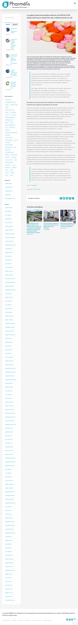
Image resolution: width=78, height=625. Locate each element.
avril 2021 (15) (8, 443)
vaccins (11, 175)
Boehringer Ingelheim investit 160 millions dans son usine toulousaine (67, 225)
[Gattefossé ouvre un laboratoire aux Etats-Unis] (8, 82)
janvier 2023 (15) (9, 364)
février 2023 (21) (9, 361)
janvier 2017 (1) (9, 596)
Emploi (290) (8, 183)
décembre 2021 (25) (10, 413)
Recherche (7, 167)
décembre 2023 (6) (10, 323)
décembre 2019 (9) (10, 491)
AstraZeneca (8, 99)
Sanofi (6, 170)
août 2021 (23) (9, 428)
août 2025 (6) (8, 248)
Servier (7, 172)
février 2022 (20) (9, 405)
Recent (15, 24)
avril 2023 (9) (8, 353)
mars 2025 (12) (9, 267)
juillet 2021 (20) (9, 432)
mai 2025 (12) (8, 260)
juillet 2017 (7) (8, 574)
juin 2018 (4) (8, 544)
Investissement (8, 137)
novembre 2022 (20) (10, 372)
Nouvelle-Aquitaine (9, 152)
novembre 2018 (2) (10, 525)
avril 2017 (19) (8, 585)
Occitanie (7, 157)
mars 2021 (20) (9, 447)
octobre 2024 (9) (9, 286)
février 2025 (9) (9, 271)
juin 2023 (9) (8, 346)
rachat (13, 165)
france (11, 122)
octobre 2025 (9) (9, 241)
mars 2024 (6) (8, 312)
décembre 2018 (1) (10, 521)
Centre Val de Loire (9, 109)
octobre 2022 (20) (9, 376)
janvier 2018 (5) (9, 562)
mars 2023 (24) (9, 357)
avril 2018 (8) (8, 551)
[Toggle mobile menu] (75, 3)
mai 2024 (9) (8, 305)
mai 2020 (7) (8, 473)
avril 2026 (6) (8, 219)
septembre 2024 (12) (10, 290)
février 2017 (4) (9, 592)
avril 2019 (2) (8, 510)
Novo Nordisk (14, 154)
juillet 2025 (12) (9, 252)
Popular (8, 24)
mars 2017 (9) (8, 589)
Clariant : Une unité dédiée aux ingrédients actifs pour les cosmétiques (14, 59)
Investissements (9, 140)
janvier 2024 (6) (9, 319)
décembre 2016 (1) (10, 600)
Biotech (7, 104)
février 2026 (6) (9, 226)
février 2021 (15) (9, 450)
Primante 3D (34, 185)
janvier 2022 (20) (9, 409)
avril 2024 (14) (8, 308)
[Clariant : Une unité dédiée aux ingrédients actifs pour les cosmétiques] (8, 55)
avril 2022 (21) (8, 398)
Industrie (35, 189)
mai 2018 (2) (8, 548)
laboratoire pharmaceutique (9, 143)
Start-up (12, 172)
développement (9, 120)
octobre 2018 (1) (9, 529)
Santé (39, 189)
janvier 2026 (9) (9, 230)
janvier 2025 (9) (9, 275)
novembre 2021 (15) (10, 417)
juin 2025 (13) (8, 256)
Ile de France (12, 127)
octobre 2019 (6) (9, 499)
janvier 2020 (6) (9, 488)
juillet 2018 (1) (8, 540)
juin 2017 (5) (8, 577)
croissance (13, 115)
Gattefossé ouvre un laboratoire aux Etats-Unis (13, 85)
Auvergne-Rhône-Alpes (10, 102)
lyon (15, 147)
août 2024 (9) (8, 293)
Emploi (6, 122)
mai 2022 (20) (8, 394)
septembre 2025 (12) (10, 245)
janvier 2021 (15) (9, 454)
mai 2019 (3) (8, 506)
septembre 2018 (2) (10, 533)
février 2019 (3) (9, 518)
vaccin (6, 175)
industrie (7, 130)
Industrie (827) (8, 187)
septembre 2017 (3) (10, 570)
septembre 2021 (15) (10, 424)
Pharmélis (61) (8, 191)
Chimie (6, 112)
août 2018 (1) (8, 536)
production (7, 165)
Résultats (14, 167)
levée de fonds (8, 147)
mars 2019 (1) (8, 514)
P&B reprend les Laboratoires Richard (14, 30)
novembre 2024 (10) (10, 282)
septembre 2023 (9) (10, 334)
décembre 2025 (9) (10, 233)
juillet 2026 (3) (8, 207)
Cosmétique (13, 112)
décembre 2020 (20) (10, 458)
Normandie (7, 149)
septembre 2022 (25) (10, 379)
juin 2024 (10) (8, 301)
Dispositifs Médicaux (10, 117)
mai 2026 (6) (8, 215)
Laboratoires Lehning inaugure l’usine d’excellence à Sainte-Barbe (14, 44)
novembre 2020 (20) (10, 462)
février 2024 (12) (9, 316)
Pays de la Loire (8, 160)
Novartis (7, 154)
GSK (6, 127)
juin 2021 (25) (8, 435)
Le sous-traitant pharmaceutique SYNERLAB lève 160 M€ (14, 72)
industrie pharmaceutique (11, 132)
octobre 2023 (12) (9, 331)
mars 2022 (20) (9, 402)
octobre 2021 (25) (9, 420)
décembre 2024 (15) (10, 278)
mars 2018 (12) (9, 555)
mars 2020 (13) (9, 480)
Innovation (7, 135)
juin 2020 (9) (8, 469)
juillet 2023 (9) (8, 342)
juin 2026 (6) (8, 211)
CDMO (6, 107)
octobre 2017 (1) (9, 566)
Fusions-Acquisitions (10, 125)
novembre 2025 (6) (10, 237)
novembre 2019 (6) (10, 495)
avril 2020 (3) (8, 477)
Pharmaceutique (9, 162)
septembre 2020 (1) (10, 465)
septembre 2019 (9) (10, 503)
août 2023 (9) (8, 338)
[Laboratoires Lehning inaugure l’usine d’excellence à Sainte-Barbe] (8, 39)
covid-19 (7, 115)
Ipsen (16, 140)
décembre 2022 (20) (10, 368)
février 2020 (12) (9, 484)
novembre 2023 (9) (10, 327)
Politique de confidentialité (24, 620)
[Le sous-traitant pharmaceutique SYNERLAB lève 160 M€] (8, 70)
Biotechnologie (14, 104)
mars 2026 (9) (8, 222)
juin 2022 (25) (8, 391)
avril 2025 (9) (8, 263)
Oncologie (14, 157)
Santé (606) (8, 194)
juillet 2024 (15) (9, 297)
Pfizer (15, 160)
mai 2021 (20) (8, 439)
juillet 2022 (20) (9, 387)
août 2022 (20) (9, 383)
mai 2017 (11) (8, 581)
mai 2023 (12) (8, 349)
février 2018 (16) (9, 559)
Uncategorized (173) (10, 198)
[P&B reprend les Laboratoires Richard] (8, 28)
